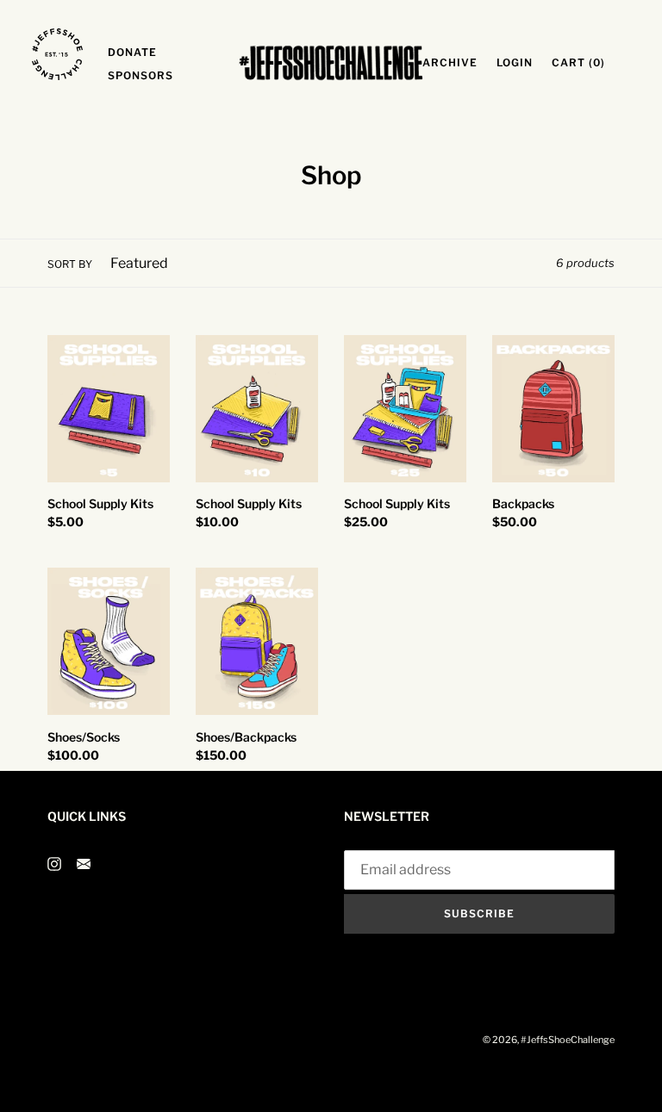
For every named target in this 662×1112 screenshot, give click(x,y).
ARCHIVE (454, 62)
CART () (583, 62)
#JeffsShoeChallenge (568, 1040)
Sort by (69, 264)
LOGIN (519, 62)
